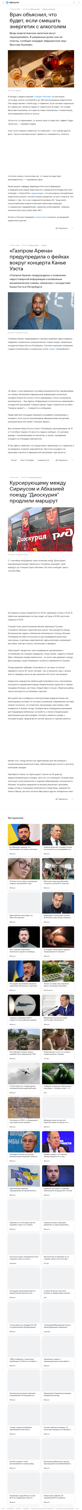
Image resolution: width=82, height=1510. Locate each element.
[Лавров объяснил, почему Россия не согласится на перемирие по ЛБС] (58, 840)
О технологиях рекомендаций (64, 1508)
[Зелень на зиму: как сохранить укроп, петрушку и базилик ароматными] (58, 976)
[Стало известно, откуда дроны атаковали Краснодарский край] (24, 1079)
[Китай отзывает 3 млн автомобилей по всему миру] (24, 1454)
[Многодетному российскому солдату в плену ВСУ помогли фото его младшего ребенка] (58, 874)
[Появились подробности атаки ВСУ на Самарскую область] (24, 1488)
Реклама (18, 1508)
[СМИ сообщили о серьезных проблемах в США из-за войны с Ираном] (24, 1352)
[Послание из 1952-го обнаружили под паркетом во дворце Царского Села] (24, 1113)
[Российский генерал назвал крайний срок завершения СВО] (24, 1045)
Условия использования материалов (42, 1508)
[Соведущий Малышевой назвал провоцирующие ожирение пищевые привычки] (58, 1318)
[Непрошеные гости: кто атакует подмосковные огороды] (58, 1045)
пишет (52, 349)
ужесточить (41, 217)
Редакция (26, 1508)
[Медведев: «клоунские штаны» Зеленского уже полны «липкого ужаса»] (58, 908)
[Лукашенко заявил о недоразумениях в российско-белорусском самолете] (58, 1352)
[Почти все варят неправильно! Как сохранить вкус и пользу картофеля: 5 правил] (24, 1250)
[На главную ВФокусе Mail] (14, 2)
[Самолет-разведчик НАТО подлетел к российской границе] (24, 1011)
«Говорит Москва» (42, 96)
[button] (41, 69)
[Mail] (7, 2)
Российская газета (35, 477)
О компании (10, 1508)
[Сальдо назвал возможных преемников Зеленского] (24, 1420)
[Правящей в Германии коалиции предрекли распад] (58, 1386)
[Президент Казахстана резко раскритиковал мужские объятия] (24, 1147)
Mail (3, 1508)
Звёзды (43, 245)
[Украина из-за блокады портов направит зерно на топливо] (24, 1215)
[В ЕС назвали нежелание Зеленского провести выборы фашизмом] (24, 942)
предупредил (37, 193)
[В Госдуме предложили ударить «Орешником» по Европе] (58, 942)
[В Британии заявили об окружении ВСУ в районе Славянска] (58, 1488)
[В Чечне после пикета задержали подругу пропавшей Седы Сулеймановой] (24, 874)
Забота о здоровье (48, 9)
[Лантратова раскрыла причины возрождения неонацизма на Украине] (24, 1386)
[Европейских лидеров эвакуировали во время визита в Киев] (24, 1181)
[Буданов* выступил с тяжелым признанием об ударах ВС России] (58, 1181)
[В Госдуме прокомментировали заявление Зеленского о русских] (24, 976)
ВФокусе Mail (35, 9)
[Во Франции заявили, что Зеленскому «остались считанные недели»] (24, 840)
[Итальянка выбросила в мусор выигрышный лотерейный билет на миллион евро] (58, 1454)
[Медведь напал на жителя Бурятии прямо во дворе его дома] (58, 1113)
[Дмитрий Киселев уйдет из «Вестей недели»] (24, 908)
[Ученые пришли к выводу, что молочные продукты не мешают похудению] (58, 1420)
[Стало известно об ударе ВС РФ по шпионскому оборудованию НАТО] (24, 1318)
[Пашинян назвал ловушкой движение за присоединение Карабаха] (58, 1215)
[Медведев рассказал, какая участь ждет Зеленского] (58, 1011)
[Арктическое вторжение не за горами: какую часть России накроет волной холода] (58, 1250)
